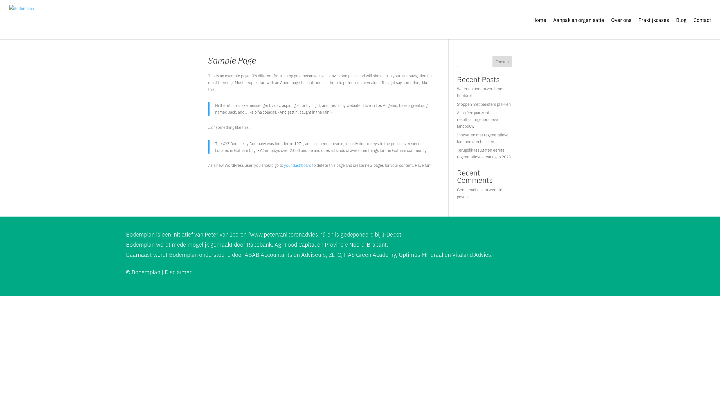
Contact (702, 20)
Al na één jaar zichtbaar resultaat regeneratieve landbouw (477, 119)
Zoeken (502, 61)
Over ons (621, 20)
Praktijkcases (653, 20)
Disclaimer (178, 272)
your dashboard (297, 165)
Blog (681, 20)
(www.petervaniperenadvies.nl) (287, 234)
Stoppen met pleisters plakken (484, 104)
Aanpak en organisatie (578, 20)
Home (539, 20)
